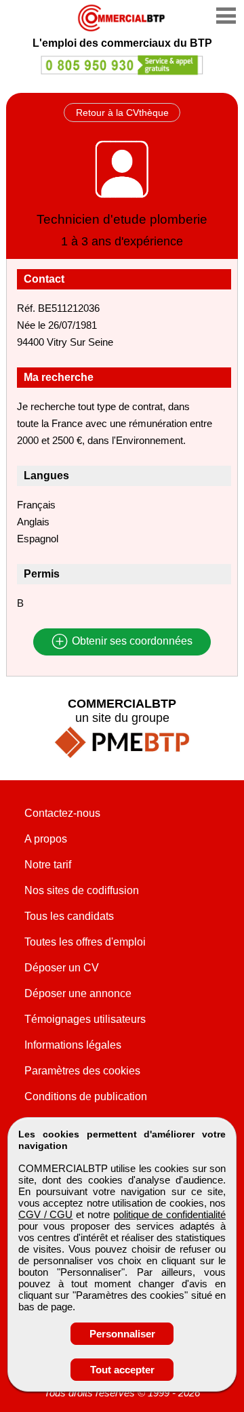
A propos (45, 839)
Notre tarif (47, 864)
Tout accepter (122, 1369)
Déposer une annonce (77, 993)
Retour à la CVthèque (122, 112)
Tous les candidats (69, 916)
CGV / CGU (45, 1214)
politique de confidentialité (169, 1214)
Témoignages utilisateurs (85, 1019)
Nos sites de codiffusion (81, 890)
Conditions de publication (85, 1096)
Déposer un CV (61, 967)
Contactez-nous (62, 813)
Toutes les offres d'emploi (85, 942)
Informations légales (72, 1045)
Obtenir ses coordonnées (130, 641)
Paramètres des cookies (82, 1070)
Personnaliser (122, 1333)
